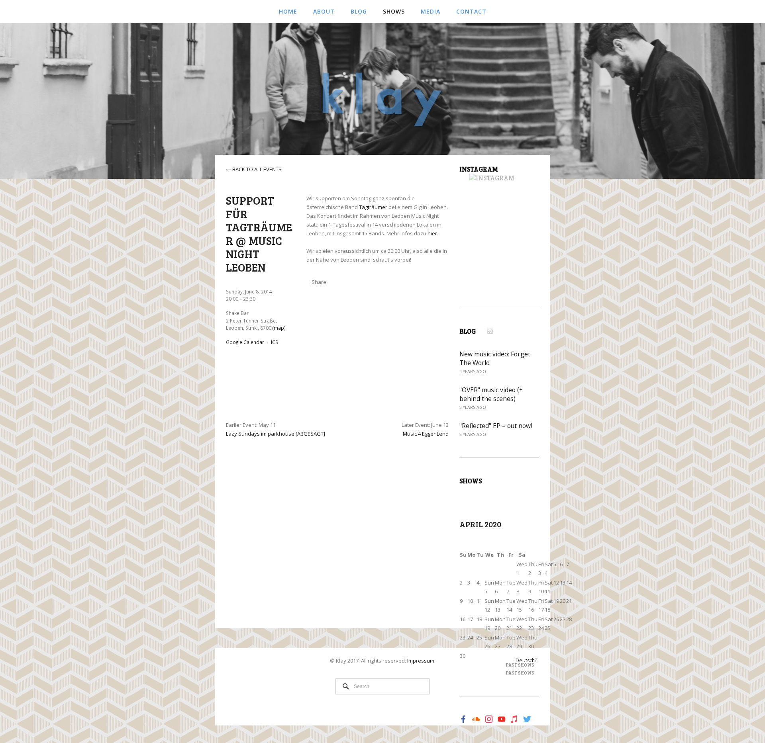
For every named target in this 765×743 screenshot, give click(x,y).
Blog (359, 11)
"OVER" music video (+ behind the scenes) (491, 394)
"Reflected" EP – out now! (495, 425)
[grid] (515, 605)
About (324, 11)
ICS (274, 342)
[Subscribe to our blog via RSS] (485, 331)
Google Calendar (245, 342)
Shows (394, 11)
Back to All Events (257, 169)
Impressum (420, 660)
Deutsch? (526, 660)
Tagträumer (373, 207)
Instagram (478, 169)
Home (288, 11)
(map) (279, 328)
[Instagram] (486, 178)
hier (432, 233)
